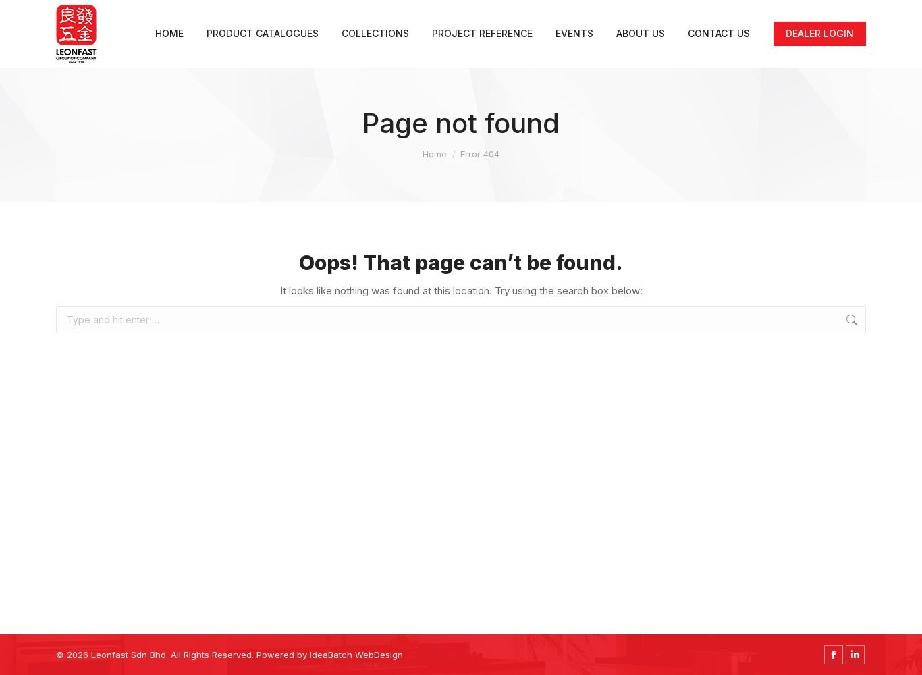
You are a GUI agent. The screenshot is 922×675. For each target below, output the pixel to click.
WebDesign (379, 654)
